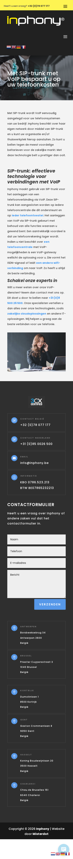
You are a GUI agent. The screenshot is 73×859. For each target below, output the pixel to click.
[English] (13, 47)
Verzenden (50, 604)
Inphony (42, 829)
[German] (18, 47)
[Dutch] (9, 47)
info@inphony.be (34, 463)
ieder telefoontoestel (27, 215)
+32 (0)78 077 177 (35, 425)
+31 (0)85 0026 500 (36, 444)
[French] (23, 47)
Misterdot (40, 834)
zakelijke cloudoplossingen (26, 313)
